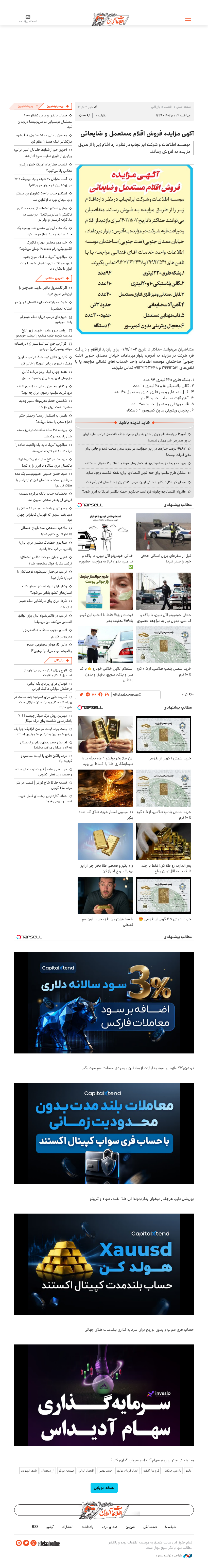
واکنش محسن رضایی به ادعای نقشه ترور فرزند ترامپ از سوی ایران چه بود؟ (44, 389)
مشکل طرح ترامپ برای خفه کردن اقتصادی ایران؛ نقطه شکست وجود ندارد (136, 473)
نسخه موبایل (104, 1488)
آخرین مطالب (54, 278)
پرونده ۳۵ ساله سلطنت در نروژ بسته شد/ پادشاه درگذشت (44, 433)
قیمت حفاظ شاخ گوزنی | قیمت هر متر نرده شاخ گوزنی (44, 785)
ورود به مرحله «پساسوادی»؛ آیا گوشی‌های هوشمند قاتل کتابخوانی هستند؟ (135, 463)
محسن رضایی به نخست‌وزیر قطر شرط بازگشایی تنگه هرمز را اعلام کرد (43, 138)
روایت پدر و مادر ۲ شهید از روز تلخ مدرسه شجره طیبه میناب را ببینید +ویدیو (44, 333)
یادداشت (87, 1527)
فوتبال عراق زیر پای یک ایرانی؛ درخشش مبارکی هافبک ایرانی (49, 686)
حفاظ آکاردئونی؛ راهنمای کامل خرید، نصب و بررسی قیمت (45, 798)
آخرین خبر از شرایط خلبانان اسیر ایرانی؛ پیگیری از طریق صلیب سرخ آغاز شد (43, 153)
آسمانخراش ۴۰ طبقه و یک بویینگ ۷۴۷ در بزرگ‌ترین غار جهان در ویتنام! (43, 182)
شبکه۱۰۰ (170, 1527)
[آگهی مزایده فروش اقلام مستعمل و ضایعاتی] (134, 250)
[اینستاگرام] (33, 1543)
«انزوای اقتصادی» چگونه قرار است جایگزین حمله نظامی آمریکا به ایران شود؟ (134, 491)
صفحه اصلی (183, 106)
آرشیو (50, 1527)
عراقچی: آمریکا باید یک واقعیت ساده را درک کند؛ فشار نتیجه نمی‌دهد (43, 448)
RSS (35, 1527)
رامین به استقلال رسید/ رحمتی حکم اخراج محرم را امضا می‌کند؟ (45, 419)
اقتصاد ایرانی (86, 1470)
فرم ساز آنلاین (151, 1470)
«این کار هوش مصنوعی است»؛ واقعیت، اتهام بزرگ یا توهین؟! (49, 648)
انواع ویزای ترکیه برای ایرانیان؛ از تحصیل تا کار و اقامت (48, 672)
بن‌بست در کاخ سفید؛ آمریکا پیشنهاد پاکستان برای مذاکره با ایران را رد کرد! (45, 462)
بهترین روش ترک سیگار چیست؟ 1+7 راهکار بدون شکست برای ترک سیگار (45, 718)
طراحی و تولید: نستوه (169, 1555)
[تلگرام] (19, 1543)
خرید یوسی (105, 1470)
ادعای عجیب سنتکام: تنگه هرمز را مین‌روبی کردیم (47, 633)
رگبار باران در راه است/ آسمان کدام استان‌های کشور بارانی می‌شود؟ (47, 589)
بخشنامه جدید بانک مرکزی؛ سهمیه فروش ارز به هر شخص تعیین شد (45, 497)
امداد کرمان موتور (127, 1470)
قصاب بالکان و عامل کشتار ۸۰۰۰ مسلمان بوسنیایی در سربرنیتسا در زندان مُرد (45, 121)
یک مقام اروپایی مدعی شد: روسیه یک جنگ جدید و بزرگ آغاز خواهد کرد (44, 231)
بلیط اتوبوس (29, 1470)
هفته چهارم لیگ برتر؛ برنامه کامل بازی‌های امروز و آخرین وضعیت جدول (47, 375)
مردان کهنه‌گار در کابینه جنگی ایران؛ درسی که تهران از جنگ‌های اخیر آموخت (136, 482)
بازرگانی (155, 106)
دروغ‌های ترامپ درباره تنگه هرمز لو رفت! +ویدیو (46, 319)
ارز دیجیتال (47, 1470)
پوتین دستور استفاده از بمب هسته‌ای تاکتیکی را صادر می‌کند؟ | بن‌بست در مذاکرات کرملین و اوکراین (44, 213)
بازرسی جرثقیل (172, 1470)
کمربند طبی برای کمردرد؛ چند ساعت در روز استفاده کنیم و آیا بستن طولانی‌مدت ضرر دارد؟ (43, 702)
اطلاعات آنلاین (110, 19)
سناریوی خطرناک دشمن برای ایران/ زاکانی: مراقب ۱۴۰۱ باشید (45, 546)
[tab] (58, 106)
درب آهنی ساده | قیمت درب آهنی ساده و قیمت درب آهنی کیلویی (43, 772)
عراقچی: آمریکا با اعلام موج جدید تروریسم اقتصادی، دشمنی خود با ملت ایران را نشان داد (46, 262)
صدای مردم (109, 1527)
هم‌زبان (130, 1527)
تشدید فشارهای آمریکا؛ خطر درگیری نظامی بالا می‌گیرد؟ (45, 168)
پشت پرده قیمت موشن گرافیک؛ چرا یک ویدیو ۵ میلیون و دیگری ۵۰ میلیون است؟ (43, 731)
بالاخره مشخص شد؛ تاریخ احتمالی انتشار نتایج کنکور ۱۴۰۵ (46, 531)
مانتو (189, 1470)
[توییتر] (26, 1543)
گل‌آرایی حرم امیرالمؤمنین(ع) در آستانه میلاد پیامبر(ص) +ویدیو (43, 346)
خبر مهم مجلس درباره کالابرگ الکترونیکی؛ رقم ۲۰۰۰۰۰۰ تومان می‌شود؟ (45, 246)
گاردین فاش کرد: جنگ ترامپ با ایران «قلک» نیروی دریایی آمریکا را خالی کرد (45, 360)
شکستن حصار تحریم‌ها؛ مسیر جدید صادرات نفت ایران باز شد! (45, 404)
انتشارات (67, 1527)
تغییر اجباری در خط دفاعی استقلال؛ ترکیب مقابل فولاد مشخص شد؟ (46, 560)
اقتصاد (168, 106)
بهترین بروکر (66, 1470)
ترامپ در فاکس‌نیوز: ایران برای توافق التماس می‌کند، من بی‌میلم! (45, 619)
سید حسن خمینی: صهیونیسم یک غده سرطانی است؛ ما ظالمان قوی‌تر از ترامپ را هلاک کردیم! (43, 479)
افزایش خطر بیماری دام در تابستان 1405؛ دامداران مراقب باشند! (46, 745)
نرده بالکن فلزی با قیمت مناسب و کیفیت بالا (46, 758)
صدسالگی (150, 1527)
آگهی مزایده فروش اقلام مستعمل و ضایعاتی (137, 134)
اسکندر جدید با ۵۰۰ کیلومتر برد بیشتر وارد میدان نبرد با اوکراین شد (44, 197)
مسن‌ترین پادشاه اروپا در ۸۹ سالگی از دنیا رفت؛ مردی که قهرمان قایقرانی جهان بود (44, 514)
